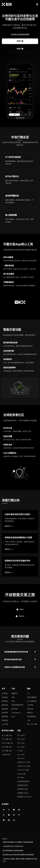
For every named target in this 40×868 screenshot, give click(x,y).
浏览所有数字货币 (17, 705)
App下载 (5, 724)
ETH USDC (21, 739)
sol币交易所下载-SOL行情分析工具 (13, 846)
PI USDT (20, 751)
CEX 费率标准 (32, 701)
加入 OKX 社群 (32, 724)
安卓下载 (20, 49)
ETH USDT (21, 747)
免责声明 (5, 713)
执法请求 (5, 720)
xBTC (13, 716)
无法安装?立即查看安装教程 (20, 34)
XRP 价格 (20, 777)
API (28, 693)
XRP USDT (21, 758)
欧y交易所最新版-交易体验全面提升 (13, 850)
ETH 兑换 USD (7, 739)
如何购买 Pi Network (24, 797)
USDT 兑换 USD (7, 743)
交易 (13, 701)
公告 (28, 720)
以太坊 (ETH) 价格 (23, 766)
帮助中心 (30, 713)
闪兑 (13, 697)
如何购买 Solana (22, 793)
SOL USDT (21, 755)
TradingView (16, 713)
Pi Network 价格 (23, 770)
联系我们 (5, 701)
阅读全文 (8, 526)
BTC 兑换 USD (7, 735)
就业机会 (5, 697)
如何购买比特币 (22, 785)
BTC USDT (21, 743)
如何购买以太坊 (22, 789)
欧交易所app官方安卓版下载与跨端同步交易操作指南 (18, 854)
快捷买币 (14, 693)
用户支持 (30, 709)
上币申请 (30, 705)
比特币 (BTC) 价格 (23, 762)
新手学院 (14, 709)
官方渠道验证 (31, 716)
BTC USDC (21, 735)
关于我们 (5, 693)
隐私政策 (5, 709)
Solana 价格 (21, 774)
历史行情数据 (31, 697)
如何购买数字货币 (23, 781)
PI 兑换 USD (6, 755)
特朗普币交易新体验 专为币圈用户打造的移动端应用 (18, 842)
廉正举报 (5, 716)
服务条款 (5, 705)
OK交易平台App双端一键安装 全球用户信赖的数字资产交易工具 (20, 860)
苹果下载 (20, 41)
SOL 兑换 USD (7, 747)
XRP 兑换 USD (7, 751)
